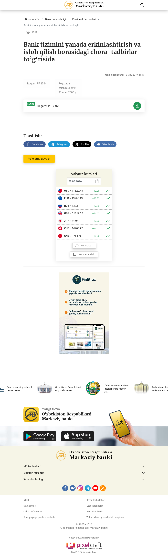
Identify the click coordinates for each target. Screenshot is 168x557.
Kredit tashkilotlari (95, 500)
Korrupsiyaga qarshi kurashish (39, 517)
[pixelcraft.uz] (84, 545)
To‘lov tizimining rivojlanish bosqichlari (105, 517)
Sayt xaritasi (29, 505)
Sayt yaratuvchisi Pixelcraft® (84, 537)
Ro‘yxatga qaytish (39, 158)
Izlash (26, 500)
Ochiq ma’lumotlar (32, 511)
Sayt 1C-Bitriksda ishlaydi (84, 552)
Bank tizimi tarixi (94, 511)
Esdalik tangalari (94, 505)
